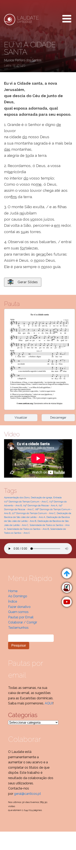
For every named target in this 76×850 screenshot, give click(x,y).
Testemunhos (18, 628)
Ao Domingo (17, 596)
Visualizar (21, 417)
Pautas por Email (20, 617)
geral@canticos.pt (27, 794)
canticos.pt (28, 19)
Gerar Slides (28, 282)
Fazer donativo (19, 607)
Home (12, 591)
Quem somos (18, 612)
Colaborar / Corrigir (22, 622)
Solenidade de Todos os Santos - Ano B (28, 529)
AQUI (49, 703)
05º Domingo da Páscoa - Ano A (40, 505)
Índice (12, 601)
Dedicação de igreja (41, 497)
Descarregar (58, 417)
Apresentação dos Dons (17, 497)
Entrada (57, 497)
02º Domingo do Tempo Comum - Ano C (26, 501)
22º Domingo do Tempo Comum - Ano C (34, 513)
